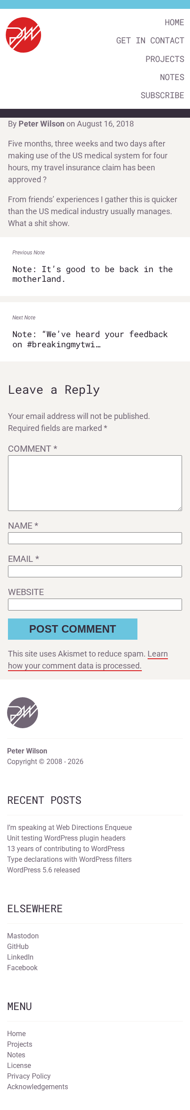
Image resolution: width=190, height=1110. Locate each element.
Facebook (22, 968)
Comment (32, 448)
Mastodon (23, 936)
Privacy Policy (29, 1076)
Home (174, 21)
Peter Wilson (42, 123)
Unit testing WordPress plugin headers (66, 838)
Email (23, 558)
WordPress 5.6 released (43, 870)
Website (26, 592)
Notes (172, 76)
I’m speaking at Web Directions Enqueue (69, 827)
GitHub (18, 946)
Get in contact (150, 40)
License (19, 1065)
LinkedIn (20, 957)
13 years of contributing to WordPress (66, 849)
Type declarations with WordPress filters (69, 859)
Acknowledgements (37, 1087)
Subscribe (162, 94)
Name (23, 525)
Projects (164, 58)
